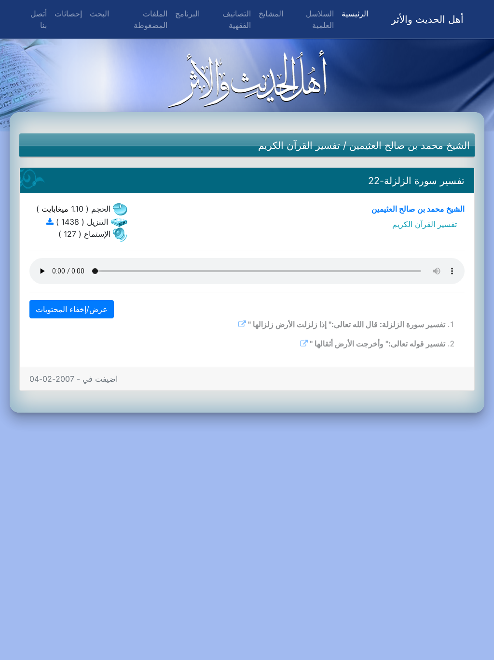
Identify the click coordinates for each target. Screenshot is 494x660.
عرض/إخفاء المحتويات (72, 309)
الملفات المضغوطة (150, 19)
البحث (99, 13)
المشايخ (271, 13)
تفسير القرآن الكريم (299, 145)
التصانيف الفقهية (236, 19)
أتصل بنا (38, 19)
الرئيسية (353, 13)
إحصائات (68, 13)
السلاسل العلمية (320, 19)
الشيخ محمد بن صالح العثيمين (409, 145)
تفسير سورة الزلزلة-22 (416, 181)
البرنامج (187, 13)
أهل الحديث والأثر (427, 19)
